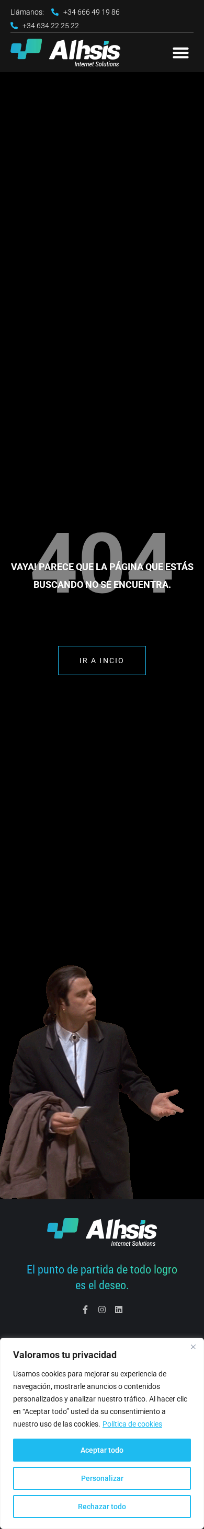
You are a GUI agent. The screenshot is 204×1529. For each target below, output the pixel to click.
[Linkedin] (118, 1309)
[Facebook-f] (85, 1309)
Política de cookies (132, 1424)
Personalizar (102, 1478)
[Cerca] (193, 1346)
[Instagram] (102, 1309)
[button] (181, 53)
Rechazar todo (102, 1506)
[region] (102, 1433)
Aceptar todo (102, 1450)
